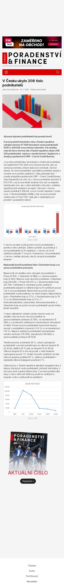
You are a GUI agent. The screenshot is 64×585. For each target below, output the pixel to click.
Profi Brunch (32, 576)
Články (33, 89)
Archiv (32, 571)
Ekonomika (41, 89)
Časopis (32, 565)
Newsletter (32, 581)
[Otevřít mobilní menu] (6, 72)
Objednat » (28, 481)
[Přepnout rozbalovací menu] (57, 72)
